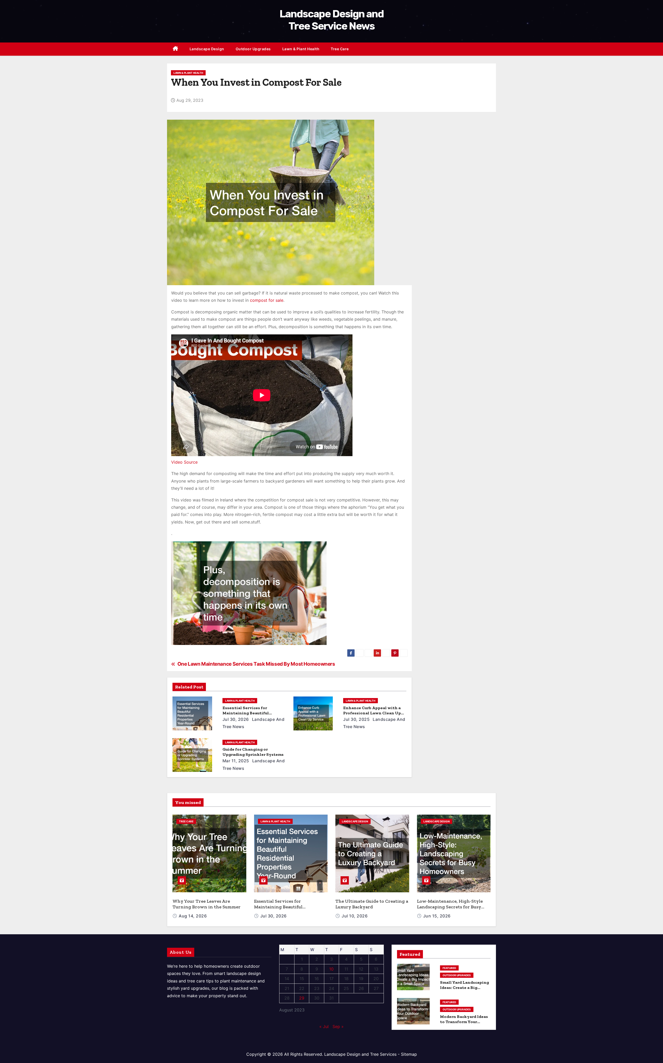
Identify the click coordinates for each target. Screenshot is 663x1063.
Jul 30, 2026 (235, 719)
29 (301, 998)
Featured (449, 967)
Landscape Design (207, 49)
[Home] (175, 49)
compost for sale (266, 300)
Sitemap (409, 1054)
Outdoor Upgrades (253, 49)
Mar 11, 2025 (235, 760)
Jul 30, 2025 (356, 719)
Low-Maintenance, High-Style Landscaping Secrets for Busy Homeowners (450, 906)
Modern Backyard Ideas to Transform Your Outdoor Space (464, 1021)
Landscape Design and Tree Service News (331, 20)
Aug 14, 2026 (193, 915)
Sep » (338, 1026)
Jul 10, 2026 (354, 915)
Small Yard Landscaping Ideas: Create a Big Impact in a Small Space (464, 987)
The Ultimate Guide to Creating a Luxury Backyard (371, 904)
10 (331, 969)
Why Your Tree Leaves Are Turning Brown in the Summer (206, 904)
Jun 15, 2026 (437, 915)
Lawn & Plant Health (301, 49)
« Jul (324, 1026)
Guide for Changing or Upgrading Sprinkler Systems (253, 752)
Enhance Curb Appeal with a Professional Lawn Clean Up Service (372, 713)
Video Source (184, 462)
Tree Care (340, 49)
